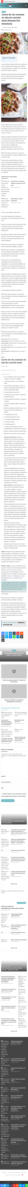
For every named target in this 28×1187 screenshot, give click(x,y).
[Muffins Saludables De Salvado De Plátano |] (5, 1048)
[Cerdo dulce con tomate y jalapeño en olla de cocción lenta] (5, 188)
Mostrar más (14, 883)
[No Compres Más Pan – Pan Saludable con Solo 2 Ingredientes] (5, 1110)
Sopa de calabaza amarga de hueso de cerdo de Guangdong (18, 926)
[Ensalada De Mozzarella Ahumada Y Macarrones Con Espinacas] (5, 1145)
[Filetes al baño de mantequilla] (5, 942)
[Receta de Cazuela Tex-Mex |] (21, 715)
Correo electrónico (6, 782)
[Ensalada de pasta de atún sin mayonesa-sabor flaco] (5, 1164)
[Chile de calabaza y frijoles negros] (5, 1081)
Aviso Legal (8, 1182)
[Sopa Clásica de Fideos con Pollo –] (5, 1072)
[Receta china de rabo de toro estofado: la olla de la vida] (21, 732)
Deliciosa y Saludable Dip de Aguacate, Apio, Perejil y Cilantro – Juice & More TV (18, 841)
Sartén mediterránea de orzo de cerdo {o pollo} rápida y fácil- (8, 1008)
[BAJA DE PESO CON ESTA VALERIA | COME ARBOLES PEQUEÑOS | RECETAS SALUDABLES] (22, 981)
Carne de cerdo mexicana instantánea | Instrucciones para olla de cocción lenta (18, 859)
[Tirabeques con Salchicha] (5, 852)
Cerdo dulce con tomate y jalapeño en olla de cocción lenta (18, 183)
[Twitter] (6, 633)
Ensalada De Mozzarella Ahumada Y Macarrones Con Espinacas (18, 1140)
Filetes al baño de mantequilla (19, 939)
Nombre (3, 776)
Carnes (3, 11)
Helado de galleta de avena (18, 932)
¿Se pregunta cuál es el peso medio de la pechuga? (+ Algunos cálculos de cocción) (19, 831)
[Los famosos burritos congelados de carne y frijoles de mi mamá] (7, 733)
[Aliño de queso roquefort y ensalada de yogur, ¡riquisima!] (5, 1157)
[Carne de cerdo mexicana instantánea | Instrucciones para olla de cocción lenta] (5, 863)
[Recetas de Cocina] (10, 5)
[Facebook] (3, 633)
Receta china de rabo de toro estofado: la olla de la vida (20, 738)
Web (2, 788)
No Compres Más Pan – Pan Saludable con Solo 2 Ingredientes (18, 1108)
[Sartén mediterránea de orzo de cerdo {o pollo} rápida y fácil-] (22, 1011)
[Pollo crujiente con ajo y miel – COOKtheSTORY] (22, 1000)
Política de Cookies (16, 1182)
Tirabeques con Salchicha (18, 850)
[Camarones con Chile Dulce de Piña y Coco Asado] (22, 991)
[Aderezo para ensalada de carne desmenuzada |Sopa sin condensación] (7, 715)
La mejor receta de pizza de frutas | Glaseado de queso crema (18, 873)
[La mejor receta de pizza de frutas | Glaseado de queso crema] (5, 876)
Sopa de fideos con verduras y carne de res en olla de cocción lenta (18, 1126)
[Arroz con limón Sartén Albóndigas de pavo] (5, 1100)
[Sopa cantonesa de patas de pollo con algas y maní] (5, 1118)
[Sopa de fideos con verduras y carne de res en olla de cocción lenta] (5, 1130)
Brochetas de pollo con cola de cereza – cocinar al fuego (14, 654)
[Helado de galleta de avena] (5, 935)
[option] (14, 653)
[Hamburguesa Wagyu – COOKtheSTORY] (5, 918)
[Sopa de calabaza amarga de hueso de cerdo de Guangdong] (5, 927)
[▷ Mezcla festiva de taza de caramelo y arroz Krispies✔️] (5, 1062)
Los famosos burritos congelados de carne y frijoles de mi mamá (7, 740)
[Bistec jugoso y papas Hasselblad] (5, 203)
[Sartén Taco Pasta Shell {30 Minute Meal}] (5, 1090)
